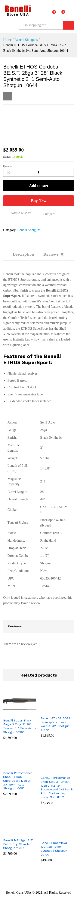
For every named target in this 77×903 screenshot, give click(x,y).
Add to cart (38, 185)
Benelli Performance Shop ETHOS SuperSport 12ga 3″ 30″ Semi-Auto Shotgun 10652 (18, 780)
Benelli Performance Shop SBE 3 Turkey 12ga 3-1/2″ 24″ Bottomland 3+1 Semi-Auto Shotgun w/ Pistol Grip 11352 (57, 787)
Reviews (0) (54, 254)
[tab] (23, 256)
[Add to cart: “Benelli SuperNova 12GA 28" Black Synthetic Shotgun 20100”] (51, 835)
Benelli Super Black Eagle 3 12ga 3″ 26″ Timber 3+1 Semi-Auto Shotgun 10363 (19, 726)
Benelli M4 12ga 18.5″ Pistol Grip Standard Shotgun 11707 (18, 844)
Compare (49, 214)
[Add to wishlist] (24, 713)
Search (68, 25)
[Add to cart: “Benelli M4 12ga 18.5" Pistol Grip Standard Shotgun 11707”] (14, 833)
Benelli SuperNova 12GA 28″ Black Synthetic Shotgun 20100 (54, 848)
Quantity (7, 166)
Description (23, 254)
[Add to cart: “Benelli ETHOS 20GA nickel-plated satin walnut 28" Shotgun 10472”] (51, 711)
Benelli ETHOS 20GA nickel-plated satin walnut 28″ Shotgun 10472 (55, 724)
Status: (7, 156)
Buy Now (38, 201)
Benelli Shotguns (28, 230)
